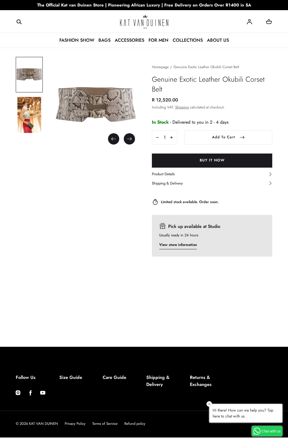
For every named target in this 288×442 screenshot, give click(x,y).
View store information (178, 244)
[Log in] (249, 21)
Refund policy (134, 423)
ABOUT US (218, 40)
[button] (19, 21)
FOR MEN (158, 40)
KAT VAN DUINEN (43, 423)
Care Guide (114, 377)
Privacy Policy (75, 423)
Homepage (160, 67)
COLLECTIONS (188, 40)
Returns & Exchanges (201, 381)
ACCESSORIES (129, 40)
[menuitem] (29, 74)
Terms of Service (105, 423)
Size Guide (70, 377)
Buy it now (212, 160)
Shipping (182, 107)
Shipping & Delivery (158, 381)
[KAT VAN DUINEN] (144, 21)
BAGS (104, 40)
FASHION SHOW (76, 40)
